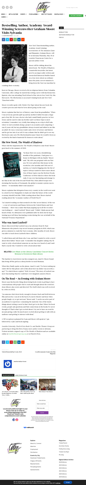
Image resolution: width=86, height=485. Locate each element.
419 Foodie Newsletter (66, 35)
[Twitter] (7, 39)
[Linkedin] (19, 39)
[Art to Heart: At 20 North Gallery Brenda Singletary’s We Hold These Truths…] (10, 384)
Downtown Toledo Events (37, 458)
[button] (85, 15)
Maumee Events (34, 464)
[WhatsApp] (15, 39)
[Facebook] (3, 7)
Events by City (35, 455)
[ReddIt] (23, 39)
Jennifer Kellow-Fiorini (8, 35)
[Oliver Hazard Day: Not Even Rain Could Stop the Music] (28, 384)
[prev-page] (3, 398)
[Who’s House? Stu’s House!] (47, 384)
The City (8, 21)
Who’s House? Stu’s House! (46, 391)
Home (3, 21)
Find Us (61, 37)
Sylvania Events (34, 469)
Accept (68, 482)
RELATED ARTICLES (8, 375)
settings (58, 483)
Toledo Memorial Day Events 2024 (12, 352)
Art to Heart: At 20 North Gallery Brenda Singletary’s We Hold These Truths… (10, 393)
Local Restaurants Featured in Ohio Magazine (45, 353)
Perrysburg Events (35, 467)
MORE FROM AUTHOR (21, 375)
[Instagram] (7, 7)
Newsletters (63, 32)
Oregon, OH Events (35, 461)
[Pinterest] (11, 39)
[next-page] (6, 398)
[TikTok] (11, 7)
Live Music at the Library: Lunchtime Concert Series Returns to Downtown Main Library (32, 253)
